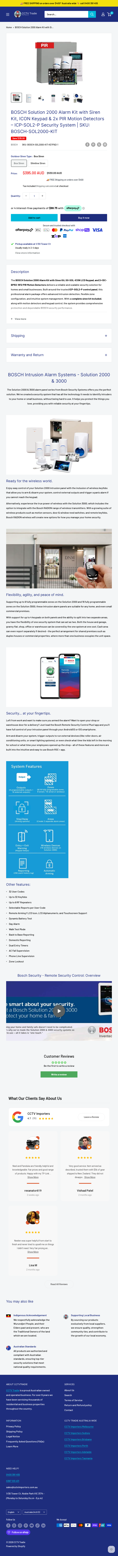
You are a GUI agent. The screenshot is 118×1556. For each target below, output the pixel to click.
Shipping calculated (46, 186)
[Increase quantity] (42, 196)
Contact (68, 1410)
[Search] (92, 14)
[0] (109, 14)
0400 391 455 (13, 1474)
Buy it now (83, 217)
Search (68, 1395)
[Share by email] (105, 144)
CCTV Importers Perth (76, 1445)
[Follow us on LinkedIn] (43, 1525)
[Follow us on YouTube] (32, 1525)
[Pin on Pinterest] (93, 144)
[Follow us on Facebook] (8, 1525)
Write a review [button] (59, 1074)
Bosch (14, 144)
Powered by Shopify (15, 1546)
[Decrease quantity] (26, 196)
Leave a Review (91, 1117)
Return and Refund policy (78, 1405)
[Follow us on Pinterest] (26, 1525)
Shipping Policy (14, 1431)
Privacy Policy (13, 1426)
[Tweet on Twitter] (99, 144)
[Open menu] (7, 14)
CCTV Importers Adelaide (78, 1451)
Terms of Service (73, 1400)
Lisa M (33, 1265)
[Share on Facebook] (87, 144)
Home (9, 27)
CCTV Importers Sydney (77, 1432)
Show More (33, 1177)
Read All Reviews (59, 1284)
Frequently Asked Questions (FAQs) (25, 1441)
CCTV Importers (39, 1114)
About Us (69, 1390)
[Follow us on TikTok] (37, 1525)
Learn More (12, 1446)
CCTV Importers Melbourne (79, 1426)
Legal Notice (13, 1436)
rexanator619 (32, 1190)
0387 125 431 (12, 1480)
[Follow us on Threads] (14, 1525)
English (11, 1512)
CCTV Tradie (12, 1390)
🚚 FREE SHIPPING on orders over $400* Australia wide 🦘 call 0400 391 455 (59, 3)
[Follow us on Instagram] (20, 1525)
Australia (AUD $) (32, 1512)
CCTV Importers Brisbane (78, 1439)
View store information (27, 252)
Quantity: (16, 195)
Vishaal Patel (85, 1190)
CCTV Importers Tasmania (78, 1458)
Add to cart (34, 217)
